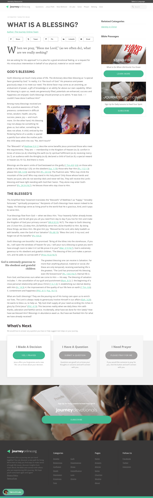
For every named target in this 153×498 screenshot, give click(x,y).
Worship (98, 479)
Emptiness (57, 479)
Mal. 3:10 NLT (66, 248)
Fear (55, 483)
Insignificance (76, 471)
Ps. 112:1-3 (83, 168)
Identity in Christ (109, 26)
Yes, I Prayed (29, 355)
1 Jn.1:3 (53, 284)
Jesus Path (50, 7)
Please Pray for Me (121, 355)
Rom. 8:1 (66, 280)
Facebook (127, 459)
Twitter (125, 463)
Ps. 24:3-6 (45, 172)
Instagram (127, 467)
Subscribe (123, 110)
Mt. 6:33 (22, 172)
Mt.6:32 (52, 222)
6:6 (76, 165)
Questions (39, 7)
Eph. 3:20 (86, 299)
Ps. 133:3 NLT (69, 273)
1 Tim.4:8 (69, 165)
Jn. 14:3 (20, 287)
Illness (73, 467)
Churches (98, 475)
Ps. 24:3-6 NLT (24, 185)
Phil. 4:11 (41, 290)
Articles (98, 467)
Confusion (57, 467)
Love (72, 475)
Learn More (123, 73)
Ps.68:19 (54, 232)
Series (97, 471)
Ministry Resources (15, 2)
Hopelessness (76, 463)
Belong (94, 7)
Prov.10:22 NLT (49, 254)
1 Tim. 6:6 (85, 287)
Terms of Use (12, 478)
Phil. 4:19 (32, 306)
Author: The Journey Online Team (22, 31)
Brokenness (57, 463)
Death (55, 471)
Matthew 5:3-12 (31, 146)
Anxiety (56, 459)
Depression (57, 475)
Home (97, 459)
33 (57, 222)
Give (101, 7)
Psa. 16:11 (51, 290)
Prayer (86, 7)
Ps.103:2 (37, 235)
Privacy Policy (12, 475)
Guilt (72, 459)
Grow (80, 7)
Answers (98, 463)
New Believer (62, 7)
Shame (73, 479)
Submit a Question (75, 355)
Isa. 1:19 (53, 168)
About (97, 483)
